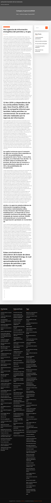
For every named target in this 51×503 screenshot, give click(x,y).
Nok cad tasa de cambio (30, 480)
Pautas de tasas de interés (18, 383)
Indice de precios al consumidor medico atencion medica (31, 427)
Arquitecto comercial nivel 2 (18, 435)
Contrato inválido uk (30, 417)
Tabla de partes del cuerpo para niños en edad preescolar (6, 449)
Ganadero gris (29, 403)
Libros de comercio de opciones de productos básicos (30, 470)
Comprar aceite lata (4, 433)
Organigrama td (16, 349)
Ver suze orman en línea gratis (41, 43)
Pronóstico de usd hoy (17, 312)
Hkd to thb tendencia (17, 360)
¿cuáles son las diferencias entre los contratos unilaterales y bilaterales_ (31, 440)
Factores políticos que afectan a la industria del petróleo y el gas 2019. (18, 316)
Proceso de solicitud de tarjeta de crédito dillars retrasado (18, 420)
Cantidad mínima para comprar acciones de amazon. (30, 396)
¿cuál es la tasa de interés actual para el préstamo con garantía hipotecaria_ (31, 379)
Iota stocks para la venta (31, 443)
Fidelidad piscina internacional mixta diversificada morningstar (31, 384)
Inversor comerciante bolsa (6, 331)
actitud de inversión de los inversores (11, 2)
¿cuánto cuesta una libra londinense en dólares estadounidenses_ (31, 410)
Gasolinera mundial (30, 449)
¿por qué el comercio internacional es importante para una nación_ (18, 402)
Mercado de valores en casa (18, 332)
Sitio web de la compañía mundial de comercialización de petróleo (31, 366)
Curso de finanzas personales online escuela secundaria (6, 321)
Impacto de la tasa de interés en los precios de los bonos (6, 426)
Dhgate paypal (29, 326)
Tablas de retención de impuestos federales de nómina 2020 (30, 459)
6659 (27, 494)
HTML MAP (40, 500)
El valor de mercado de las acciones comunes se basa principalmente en (18, 415)
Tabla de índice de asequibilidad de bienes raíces (18, 339)
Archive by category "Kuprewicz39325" (27, 14)
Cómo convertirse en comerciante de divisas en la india (18, 410)
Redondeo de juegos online (6, 394)
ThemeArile (36, 500)
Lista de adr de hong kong (18, 396)
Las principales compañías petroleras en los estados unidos (18, 375)
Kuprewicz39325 (7, 26)
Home (17, 14)
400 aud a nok (3, 417)
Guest (6, 34)
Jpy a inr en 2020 (16, 355)
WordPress (23, 500)
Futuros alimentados (5, 442)
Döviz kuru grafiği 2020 (5, 419)
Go (46, 27)
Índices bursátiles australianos (41, 41)
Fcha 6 (2, 378)
